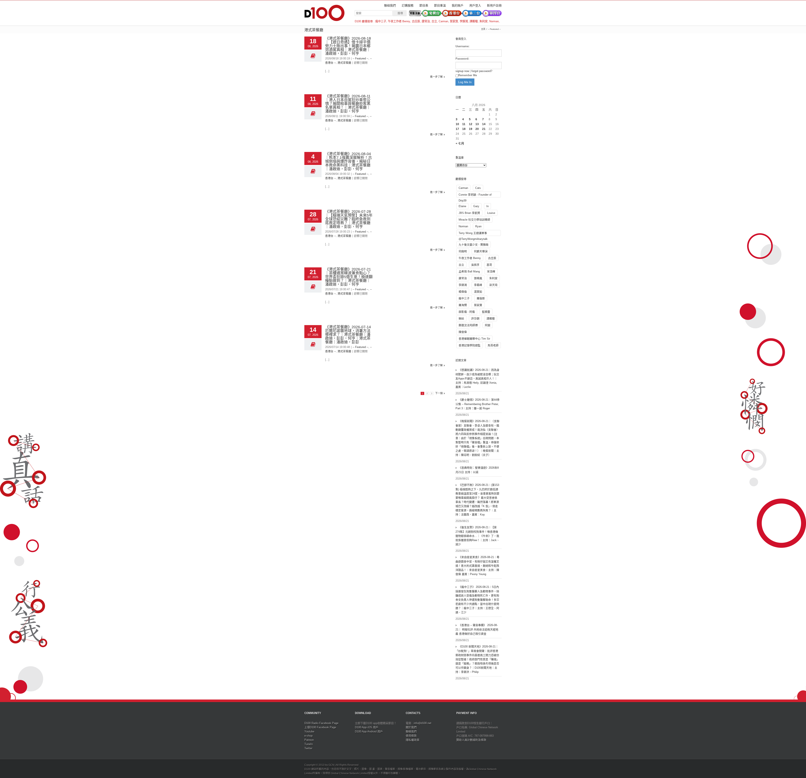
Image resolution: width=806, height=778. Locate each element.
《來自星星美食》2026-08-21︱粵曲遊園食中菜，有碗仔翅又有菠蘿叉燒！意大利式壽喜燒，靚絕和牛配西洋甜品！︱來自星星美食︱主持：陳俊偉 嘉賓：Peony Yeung (477, 566)
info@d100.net (422, 723)
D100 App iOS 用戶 (366, 727)
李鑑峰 (478, 284)
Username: (462, 46)
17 (457, 129)
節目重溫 (440, 5)
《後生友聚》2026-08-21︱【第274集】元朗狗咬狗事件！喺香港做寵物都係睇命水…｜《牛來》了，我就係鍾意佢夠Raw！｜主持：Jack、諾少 (477, 536)
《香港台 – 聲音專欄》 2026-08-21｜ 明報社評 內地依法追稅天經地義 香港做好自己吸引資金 (476, 629)
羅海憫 (463, 305)
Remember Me (467, 75)
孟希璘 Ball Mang (469, 271)
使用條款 (411, 735)
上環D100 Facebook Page (320, 727)
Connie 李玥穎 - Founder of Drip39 (475, 195)
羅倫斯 (481, 298)
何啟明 (463, 251)
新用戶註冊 (494, 5)
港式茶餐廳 (344, 62)
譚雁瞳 (474, 21)
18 (464, 129)
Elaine (462, 206)
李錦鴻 (464, 21)
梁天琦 (493, 284)
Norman (494, 21)
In (487, 206)
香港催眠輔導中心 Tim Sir (474, 338)
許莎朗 (475, 318)
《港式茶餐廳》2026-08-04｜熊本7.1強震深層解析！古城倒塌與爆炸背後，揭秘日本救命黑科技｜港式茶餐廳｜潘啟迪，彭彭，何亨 (348, 161)
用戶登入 (475, 5)
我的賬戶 (457, 5)
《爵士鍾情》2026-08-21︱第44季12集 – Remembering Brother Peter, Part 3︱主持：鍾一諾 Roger (477, 404)
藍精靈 (486, 311)
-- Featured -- (494, 29)
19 (470, 129)
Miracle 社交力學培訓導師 (474, 219)
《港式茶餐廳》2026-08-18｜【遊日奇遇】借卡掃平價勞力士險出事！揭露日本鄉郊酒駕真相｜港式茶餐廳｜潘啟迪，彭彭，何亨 (348, 46)
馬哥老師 (493, 345)
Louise (491, 212)
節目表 (423, 5)
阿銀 (487, 325)
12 (470, 124)
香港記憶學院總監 (469, 345)
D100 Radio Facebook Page (321, 723)
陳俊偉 (463, 331)
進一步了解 (436, 76)
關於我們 (411, 727)
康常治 (426, 21)
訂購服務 (407, 5)
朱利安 (483, 21)
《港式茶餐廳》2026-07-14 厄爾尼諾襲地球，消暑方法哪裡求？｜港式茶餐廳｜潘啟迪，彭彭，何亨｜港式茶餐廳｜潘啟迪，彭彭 (348, 334)
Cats (478, 188)
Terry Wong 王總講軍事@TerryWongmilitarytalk (473, 233)
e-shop (308, 735)
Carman (443, 21)
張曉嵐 (478, 278)
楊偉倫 (463, 291)
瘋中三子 (380, 21)
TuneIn (308, 744)
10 (457, 124)
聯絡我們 (390, 5)
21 (483, 129)
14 (483, 124)
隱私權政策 (412, 739)
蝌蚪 (461, 318)
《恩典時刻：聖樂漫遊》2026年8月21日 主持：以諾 (477, 470)
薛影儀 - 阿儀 (467, 311)
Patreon (309, 739)
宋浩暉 (491, 271)
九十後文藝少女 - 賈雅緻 (473, 244)
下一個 (439, 393)
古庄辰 (416, 21)
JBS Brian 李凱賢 (469, 212)
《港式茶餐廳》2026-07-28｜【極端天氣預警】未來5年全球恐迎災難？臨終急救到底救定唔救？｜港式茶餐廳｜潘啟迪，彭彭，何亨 (349, 219)
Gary (476, 206)
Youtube (309, 731)
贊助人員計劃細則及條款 (471, 739)
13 (477, 124)
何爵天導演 (481, 251)
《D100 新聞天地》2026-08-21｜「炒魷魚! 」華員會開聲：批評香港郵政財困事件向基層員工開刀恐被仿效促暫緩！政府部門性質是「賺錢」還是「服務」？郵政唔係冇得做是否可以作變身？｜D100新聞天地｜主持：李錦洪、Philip (477, 659)
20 (477, 129)
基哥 (489, 264)
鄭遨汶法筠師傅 (468, 325)
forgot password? (481, 71)
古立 (434, 21)
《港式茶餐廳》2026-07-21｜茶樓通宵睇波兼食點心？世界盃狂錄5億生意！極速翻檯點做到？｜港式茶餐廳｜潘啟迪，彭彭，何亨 (349, 276)
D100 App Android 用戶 (369, 731)
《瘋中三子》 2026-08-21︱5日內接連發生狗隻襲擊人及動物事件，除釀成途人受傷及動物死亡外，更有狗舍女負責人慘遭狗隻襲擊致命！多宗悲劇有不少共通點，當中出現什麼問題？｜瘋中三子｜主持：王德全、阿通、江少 (477, 599)
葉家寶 (454, 21)
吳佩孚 (475, 264)
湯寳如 (478, 291)
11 (463, 124)
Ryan (478, 226)
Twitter (308, 748)
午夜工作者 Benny (399, 21)
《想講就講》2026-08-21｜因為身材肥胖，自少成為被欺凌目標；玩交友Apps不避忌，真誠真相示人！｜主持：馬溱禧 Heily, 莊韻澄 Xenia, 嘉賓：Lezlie (477, 378)
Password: (462, 58)
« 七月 (460, 143)
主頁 (483, 29)
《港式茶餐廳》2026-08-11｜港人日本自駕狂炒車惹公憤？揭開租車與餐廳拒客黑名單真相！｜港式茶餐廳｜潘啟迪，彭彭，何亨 (347, 103)
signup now (462, 71)
